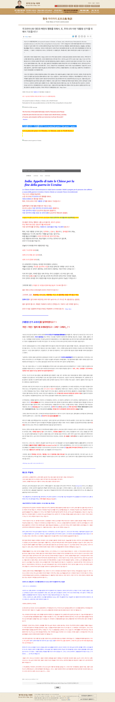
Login (93, 3)
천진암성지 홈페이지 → (87, 695)
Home (89, 3)
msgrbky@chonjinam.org (72, 696)
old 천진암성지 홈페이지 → (87, 699)
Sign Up (97, 3)
